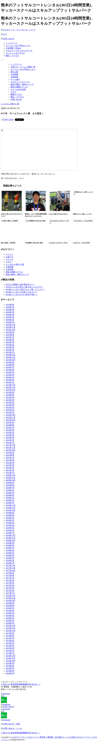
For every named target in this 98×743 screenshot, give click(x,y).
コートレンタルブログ (15, 53)
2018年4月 (10, 555)
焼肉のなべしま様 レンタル (82, 214)
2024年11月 (10, 357)
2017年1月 (10, 593)
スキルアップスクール (20, 82)
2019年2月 (10, 530)
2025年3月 (10, 347)
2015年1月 (10, 653)
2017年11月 (10, 568)
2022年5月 (10, 433)
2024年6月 (10, 370)
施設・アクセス (12, 56)
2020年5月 (10, 493)
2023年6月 (10, 400)
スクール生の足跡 (18, 89)
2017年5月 (10, 583)
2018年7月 (10, 548)
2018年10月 (10, 540)
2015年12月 (10, 626)
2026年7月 (10, 307)
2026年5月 (10, 312)
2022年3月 (10, 438)
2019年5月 (10, 523)
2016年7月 (10, 608)
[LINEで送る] (8, 119)
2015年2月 (10, 651)
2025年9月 (10, 332)
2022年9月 (10, 422)
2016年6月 (10, 611)
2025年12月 (10, 325)
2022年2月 (10, 440)
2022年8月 (10, 425)
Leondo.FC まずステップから (58, 243)
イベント (9, 254)
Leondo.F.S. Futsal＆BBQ (81, 243)
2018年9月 (10, 543)
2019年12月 (10, 505)
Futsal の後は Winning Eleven (58, 214)
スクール (9, 259)
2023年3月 (10, 407)
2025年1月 (10, 352)
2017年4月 (10, 586)
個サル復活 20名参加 (8, 243)
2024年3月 (10, 377)
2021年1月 (10, 473)
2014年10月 (10, 661)
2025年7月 (10, 337)
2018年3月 (10, 558)
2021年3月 (10, 468)
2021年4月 (10, 465)
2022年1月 (10, 443)
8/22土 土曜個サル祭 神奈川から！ (20, 284)
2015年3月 (10, 648)
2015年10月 (10, 631)
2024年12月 (10, 355)
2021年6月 (10, 460)
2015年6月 (10, 641)
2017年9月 (10, 573)
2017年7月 (10, 578)
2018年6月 (10, 550)
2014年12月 (10, 656)
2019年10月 (10, 510)
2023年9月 (10, 392)
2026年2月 (10, 320)
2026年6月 (10, 310)
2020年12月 (10, 475)
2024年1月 (10, 382)
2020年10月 (10, 480)
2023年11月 (10, 387)
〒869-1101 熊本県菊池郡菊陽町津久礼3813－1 (20, 684)
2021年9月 (10, 453)
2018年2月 (10, 560)
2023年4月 (10, 405)
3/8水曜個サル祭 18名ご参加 (34, 243)
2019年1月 (10, 533)
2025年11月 (10, 327)
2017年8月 (10, 575)
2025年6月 (10, 340)
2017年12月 (10, 565)
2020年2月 (10, 500)
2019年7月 (10, 518)
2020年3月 (10, 498)
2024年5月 (10, 372)
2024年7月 (10, 367)
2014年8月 (10, 666)
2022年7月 (10, 427)
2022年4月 (10, 435)
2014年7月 (10, 668)
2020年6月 (10, 490)
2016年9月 (10, 603)
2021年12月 (10, 445)
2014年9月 (10, 663)
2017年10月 (10, 570)
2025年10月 (10, 330)
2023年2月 (10, 410)
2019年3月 (10, 528)
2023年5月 (10, 402)
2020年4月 (10, 495)
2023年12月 (10, 385)
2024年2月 (10, 380)
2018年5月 (10, 553)
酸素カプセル (16, 94)
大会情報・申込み (13, 48)
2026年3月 (10, 317)
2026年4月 (10, 315)
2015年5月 (10, 643)
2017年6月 (10, 580)
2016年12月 (10, 596)
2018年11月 (10, 538)
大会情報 (14, 74)
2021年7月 (10, 458)
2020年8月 (10, 485)
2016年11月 (10, 598)
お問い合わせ (16, 99)
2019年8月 (10, 515)
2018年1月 (10, 563)
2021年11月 (10, 448)
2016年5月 (10, 613)
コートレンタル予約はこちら (18, 46)
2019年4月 (10, 525)
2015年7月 (10, 638)
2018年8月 (10, 545)
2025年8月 (10, 335)
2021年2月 (10, 470)
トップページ (11, 43)
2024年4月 (10, 375)
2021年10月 (10, 450)
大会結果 (14, 77)
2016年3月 (10, 618)
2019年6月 (10, 520)
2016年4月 (10, 616)
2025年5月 (10, 342)
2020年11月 (10, 478)
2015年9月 (10, 633)
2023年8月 (10, 395)
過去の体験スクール (19, 87)
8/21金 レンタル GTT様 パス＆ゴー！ (21, 292)
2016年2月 (10, 621)
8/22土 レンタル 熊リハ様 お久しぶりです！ (24, 287)
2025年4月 (10, 345)
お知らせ (9, 257)
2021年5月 (10, 463)
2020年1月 (10, 503)
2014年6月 (10, 671)
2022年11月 (10, 417)
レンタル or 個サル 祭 (15, 264)
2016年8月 (10, 606)
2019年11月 (10, 508)
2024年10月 (10, 360)
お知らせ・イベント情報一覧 (23, 67)
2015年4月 (10, 646)
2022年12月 (10, 415)
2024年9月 (10, 362)
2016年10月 (10, 601)
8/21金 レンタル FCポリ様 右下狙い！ (22, 294)
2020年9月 (10, 483)
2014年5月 (10, 673)
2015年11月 (10, 628)
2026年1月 (10, 322)
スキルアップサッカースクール (19, 51)
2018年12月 (10, 535)
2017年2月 (10, 591)
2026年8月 (10, 305)
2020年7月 (10, 488)
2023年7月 (10, 397)
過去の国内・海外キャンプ (22, 84)
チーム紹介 (15, 79)
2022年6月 (10, 430)
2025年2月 (10, 350)
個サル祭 (14, 72)
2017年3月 (10, 588)
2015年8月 (10, 636)
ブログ (13, 92)
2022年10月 (10, 420)
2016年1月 (10, 623)
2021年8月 (10, 455)
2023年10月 (10, 390)
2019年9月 (10, 513)
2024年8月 (10, 365)
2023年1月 (10, 412)
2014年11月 (10, 658)
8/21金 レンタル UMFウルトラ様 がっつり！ (25, 289)
